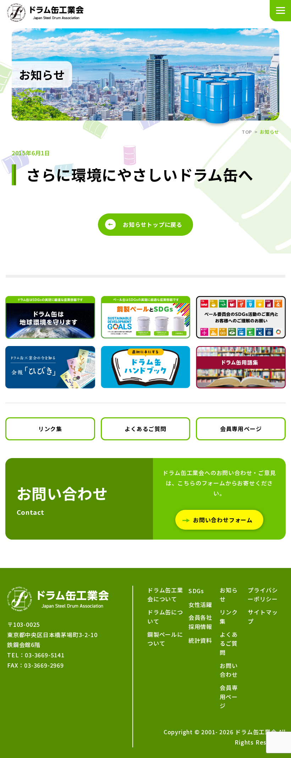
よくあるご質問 (145, 428)
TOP (247, 131)
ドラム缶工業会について (165, 594)
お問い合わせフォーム (223, 519)
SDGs (196, 590)
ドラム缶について (165, 616)
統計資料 (200, 640)
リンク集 (50, 428)
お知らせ (228, 594)
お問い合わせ (228, 670)
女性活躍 (200, 604)
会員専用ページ (241, 428)
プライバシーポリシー (263, 594)
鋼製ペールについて (165, 639)
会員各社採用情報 (200, 622)
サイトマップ (263, 616)
